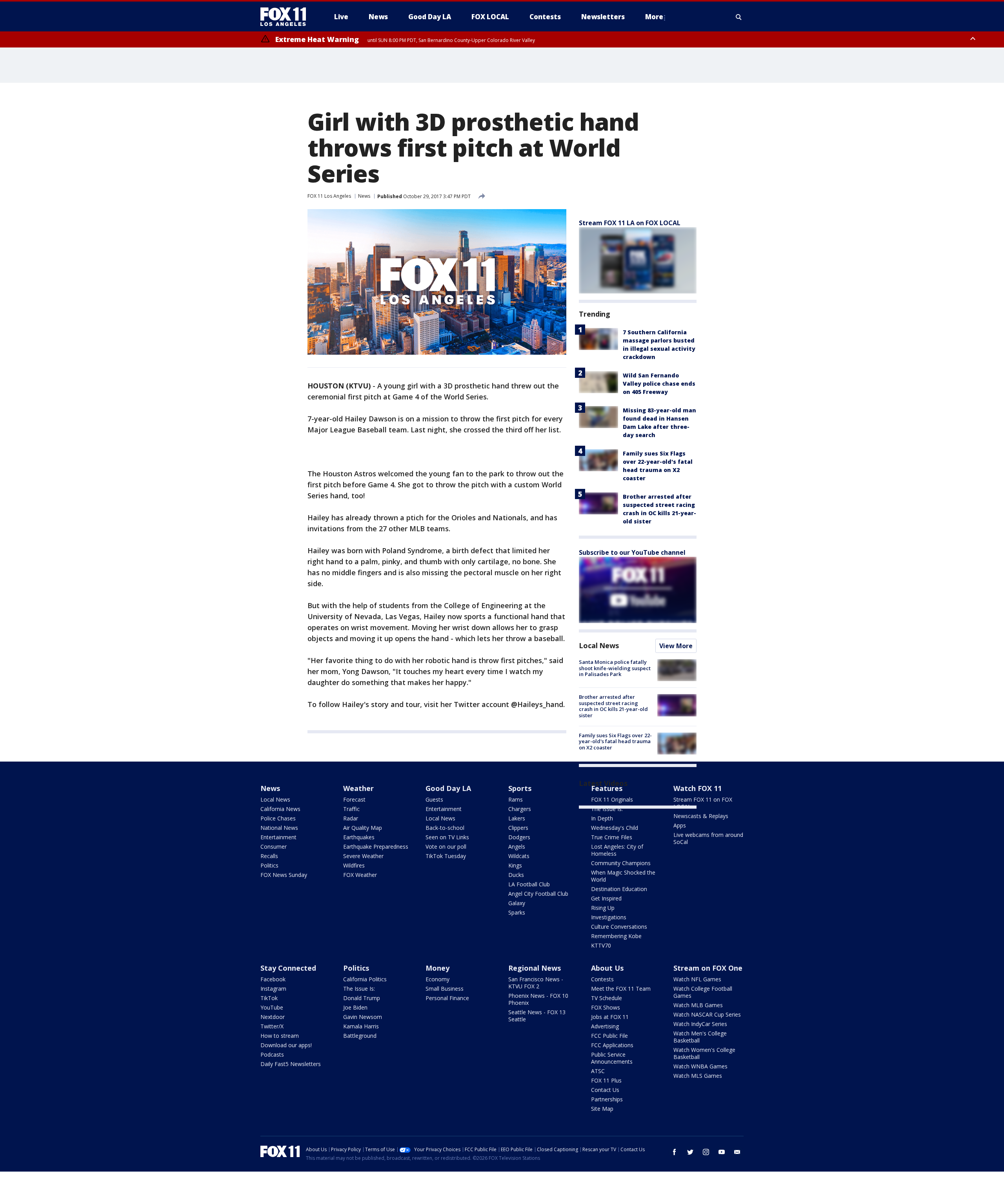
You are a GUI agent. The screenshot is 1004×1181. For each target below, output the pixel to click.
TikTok (269, 998)
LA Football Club (529, 884)
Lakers (516, 818)
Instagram (273, 988)
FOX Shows (605, 1007)
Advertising (605, 1026)
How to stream (279, 1035)
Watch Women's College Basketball (704, 1053)
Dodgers (519, 837)
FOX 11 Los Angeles (329, 196)
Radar (350, 818)
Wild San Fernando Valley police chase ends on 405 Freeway (659, 383)
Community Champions (621, 863)
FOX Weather (360, 874)
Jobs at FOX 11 (610, 1017)
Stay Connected (288, 968)
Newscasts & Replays (700, 816)
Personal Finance (447, 998)
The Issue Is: (607, 809)
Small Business (445, 988)
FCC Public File (609, 1035)
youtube (721, 1152)
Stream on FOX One (707, 968)
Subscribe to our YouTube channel (632, 552)
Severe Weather (363, 856)
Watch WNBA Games (700, 1066)
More (654, 16)
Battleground (359, 1035)
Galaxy (516, 903)
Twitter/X (272, 1026)
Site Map (602, 1108)
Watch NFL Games (697, 979)
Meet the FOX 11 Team (621, 988)
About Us (607, 968)
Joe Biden (355, 1007)
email (737, 1152)
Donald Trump (361, 998)
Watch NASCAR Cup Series (707, 1014)
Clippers (518, 827)
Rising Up (603, 907)
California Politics (365, 979)
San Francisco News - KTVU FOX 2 (535, 982)
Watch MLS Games (697, 1075)
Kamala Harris (361, 1026)
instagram (706, 1152)
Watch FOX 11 (697, 788)
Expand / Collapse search (739, 17)
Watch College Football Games (702, 992)
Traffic (351, 809)
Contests (602, 979)
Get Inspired (606, 898)
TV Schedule (606, 998)
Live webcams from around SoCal (708, 838)
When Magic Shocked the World (623, 876)
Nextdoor (272, 1017)
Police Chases (278, 818)
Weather (358, 788)
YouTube (271, 1007)
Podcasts (272, 1054)
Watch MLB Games (698, 1005)
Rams (515, 799)
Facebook (273, 979)
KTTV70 (601, 945)
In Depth (602, 818)
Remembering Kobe (616, 936)
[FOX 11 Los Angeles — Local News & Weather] (286, 16)
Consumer (273, 846)
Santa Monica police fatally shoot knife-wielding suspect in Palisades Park (615, 668)
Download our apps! (286, 1045)
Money (437, 968)
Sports (519, 788)
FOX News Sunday (283, 874)
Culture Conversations (619, 926)
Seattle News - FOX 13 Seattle (537, 1015)
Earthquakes (359, 837)
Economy (437, 979)
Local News (599, 645)
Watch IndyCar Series (700, 1024)
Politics (269, 865)
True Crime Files (611, 837)
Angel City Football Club (538, 893)
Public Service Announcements (612, 1058)
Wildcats (518, 856)
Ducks (516, 874)
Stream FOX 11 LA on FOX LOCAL (629, 223)
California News (280, 809)
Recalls (269, 856)
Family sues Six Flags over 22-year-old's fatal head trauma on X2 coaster (615, 741)
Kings (515, 865)
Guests (434, 799)
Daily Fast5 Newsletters (290, 1064)
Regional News (534, 968)
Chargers (519, 809)
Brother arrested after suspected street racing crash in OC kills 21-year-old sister (613, 706)
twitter (690, 1152)
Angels (516, 846)
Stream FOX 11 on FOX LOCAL (702, 803)
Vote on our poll (446, 846)
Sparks (516, 912)
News (364, 196)
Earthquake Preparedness (375, 846)
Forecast (354, 799)
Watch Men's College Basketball (700, 1037)
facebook (674, 1152)
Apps (679, 825)
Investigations (608, 917)
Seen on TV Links (447, 837)
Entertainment (278, 837)
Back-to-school (445, 827)
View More (676, 646)
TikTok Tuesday (446, 856)
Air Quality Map (362, 827)
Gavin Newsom (362, 1017)
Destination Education (619, 889)
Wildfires (354, 865)
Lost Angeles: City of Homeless (617, 850)
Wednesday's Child (614, 827)
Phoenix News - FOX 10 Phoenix (538, 999)
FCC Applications (612, 1045)
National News (279, 827)
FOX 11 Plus (606, 1080)
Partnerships (607, 1099)
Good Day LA (448, 788)
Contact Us (605, 1090)
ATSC (598, 1071)
